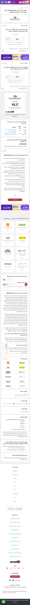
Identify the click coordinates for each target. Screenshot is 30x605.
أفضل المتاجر (24, 359)
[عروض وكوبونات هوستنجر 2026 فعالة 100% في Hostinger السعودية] (22, 251)
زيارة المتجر (15, 200)
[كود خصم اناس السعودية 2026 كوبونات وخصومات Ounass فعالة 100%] (22, 264)
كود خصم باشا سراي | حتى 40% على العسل (10, 130)
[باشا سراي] (15, 18)
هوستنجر (22, 257)
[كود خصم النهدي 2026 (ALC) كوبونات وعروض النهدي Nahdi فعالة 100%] (22, 381)
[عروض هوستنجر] (15, 57)
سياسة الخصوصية (15, 537)
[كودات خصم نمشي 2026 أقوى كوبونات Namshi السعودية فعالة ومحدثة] (7, 251)
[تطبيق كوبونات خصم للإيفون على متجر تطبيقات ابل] (10, 580)
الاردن (15, 497)
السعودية (15, 471)
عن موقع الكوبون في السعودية (15, 534)
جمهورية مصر (15, 493)
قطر (15, 490)
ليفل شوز (7, 243)
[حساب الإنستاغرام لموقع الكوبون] (22, 568)
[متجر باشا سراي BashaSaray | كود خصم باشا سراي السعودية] (15, 103)
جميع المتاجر (21, 8)
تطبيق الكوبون (15, 573)
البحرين (15, 482)
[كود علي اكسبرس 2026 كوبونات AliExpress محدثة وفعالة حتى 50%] (22, 386)
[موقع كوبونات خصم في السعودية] (26, 8)
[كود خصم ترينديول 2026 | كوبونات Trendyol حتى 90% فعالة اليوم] (7, 264)
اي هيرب (22, 230)
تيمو (8, 231)
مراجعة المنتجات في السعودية (15, 553)
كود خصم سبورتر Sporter (15, 556)
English (14, 2)
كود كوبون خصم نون (15, 549)
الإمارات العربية (15, 474)
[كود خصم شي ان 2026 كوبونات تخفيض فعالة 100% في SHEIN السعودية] (8, 386)
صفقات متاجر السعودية (15, 522)
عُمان (15, 486)
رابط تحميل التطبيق (15, 577)
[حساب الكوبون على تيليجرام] (7, 568)
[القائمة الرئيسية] (2, 2)
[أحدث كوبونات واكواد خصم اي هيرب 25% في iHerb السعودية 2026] (22, 225)
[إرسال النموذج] (26, 284)
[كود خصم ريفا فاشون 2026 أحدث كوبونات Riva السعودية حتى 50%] (8, 381)
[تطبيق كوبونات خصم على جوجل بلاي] (13, 580)
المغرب (15, 501)
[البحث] (6, 2)
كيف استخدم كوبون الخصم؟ (15, 541)
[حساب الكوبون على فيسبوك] (15, 568)
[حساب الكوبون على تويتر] (19, 568)
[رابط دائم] (27, 49)
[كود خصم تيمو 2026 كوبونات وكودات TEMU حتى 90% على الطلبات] (7, 225)
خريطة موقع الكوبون (15, 530)
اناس (22, 270)
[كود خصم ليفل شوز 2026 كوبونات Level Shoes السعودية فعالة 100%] (7, 238)
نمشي (8, 256)
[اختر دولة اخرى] (9, 2)
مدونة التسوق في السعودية (15, 526)
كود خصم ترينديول (15, 545)
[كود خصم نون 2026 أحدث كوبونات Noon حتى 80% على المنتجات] (22, 238)
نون (22, 243)
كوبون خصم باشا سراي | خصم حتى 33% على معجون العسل (10, 133)
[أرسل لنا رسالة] (3, 601)
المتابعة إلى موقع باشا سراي (15, 44)
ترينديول (8, 269)
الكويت (15, 478)
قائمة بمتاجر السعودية (15, 518)
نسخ (8, 39)
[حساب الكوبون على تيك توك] (11, 568)
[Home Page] (24, 2)
